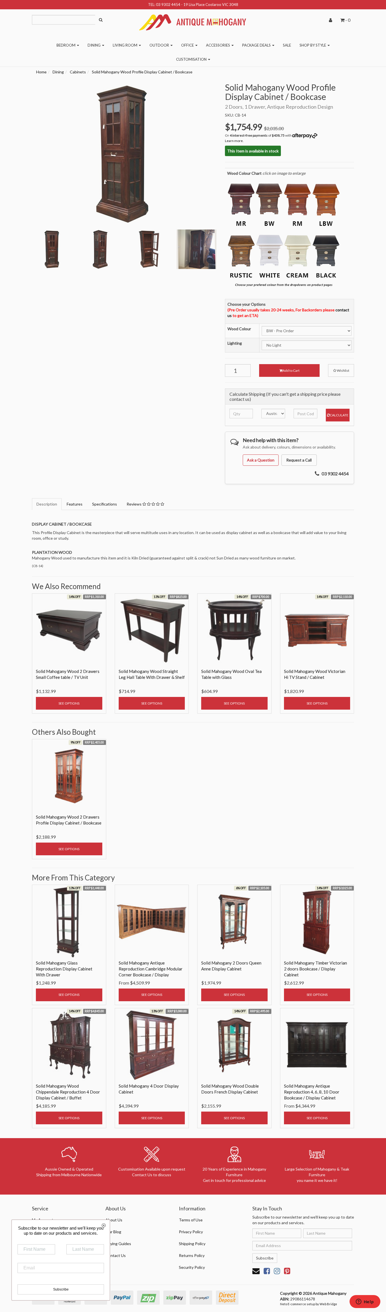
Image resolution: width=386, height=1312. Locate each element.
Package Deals (257, 45)
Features (75, 504)
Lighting (234, 343)
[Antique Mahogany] (193, 20)
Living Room (125, 45)
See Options (68, 703)
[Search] (100, 20)
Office (188, 45)
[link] (267, 1270)
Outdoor (159, 45)
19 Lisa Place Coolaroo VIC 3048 (210, 4)
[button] (341, 370)
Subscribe (265, 1258)
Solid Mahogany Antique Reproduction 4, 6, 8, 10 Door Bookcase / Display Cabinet (311, 1091)
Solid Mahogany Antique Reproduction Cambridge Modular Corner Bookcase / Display (151, 968)
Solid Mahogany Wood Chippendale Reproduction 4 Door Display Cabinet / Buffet (68, 1091)
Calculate (339, 415)
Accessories (218, 45)
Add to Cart (291, 370)
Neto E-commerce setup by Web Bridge (308, 1304)
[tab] (47, 504)
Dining (94, 45)
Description (46, 504)
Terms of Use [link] (191, 1219)
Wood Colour (239, 328)
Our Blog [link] (113, 1231)
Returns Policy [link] (192, 1255)
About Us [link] (113, 1219)
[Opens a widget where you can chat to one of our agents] (364, 1302)
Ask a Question (260, 460)
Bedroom (66, 45)
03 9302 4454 (168, 4)
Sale (287, 45)
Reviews (134, 504)
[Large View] (52, 249)
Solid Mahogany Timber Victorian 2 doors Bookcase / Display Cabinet (315, 968)
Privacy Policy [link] (191, 1231)
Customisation (191, 59)
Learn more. (234, 141)
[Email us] (256, 1270)
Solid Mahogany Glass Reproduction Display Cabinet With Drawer (64, 968)
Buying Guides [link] (118, 1243)
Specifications (104, 504)
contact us (239, 399)
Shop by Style (313, 45)
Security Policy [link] (192, 1267)
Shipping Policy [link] (192, 1243)
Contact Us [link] (115, 1255)
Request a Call (299, 460)
